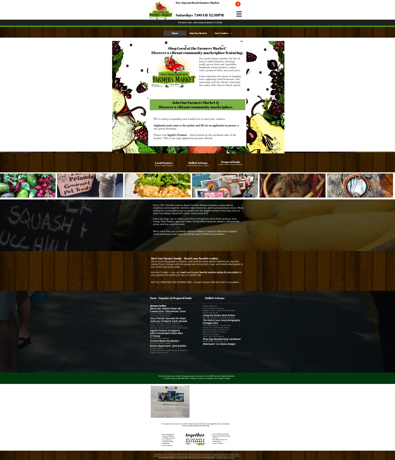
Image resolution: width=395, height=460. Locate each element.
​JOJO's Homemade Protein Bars (166, 333)
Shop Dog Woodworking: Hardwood (222, 338)
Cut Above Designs (227, 458)
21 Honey (155, 335)
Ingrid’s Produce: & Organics (165, 330)
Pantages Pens (210, 322)
